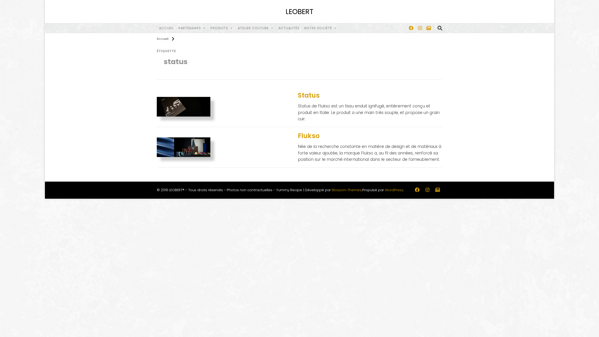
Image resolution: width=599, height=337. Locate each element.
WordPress (394, 189)
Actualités (289, 28)
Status (309, 95)
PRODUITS (219, 28)
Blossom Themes (347, 189)
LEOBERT (299, 12)
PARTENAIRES (190, 28)
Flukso (309, 135)
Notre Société (318, 28)
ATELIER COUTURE (253, 28)
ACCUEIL (166, 28)
